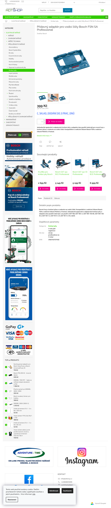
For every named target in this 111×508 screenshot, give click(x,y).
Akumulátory (13, 47)
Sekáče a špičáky (14, 99)
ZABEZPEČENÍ (11, 122)
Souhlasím (67, 491)
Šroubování (13, 102)
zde (33, 494)
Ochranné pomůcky (15, 79)
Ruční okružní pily (15, 90)
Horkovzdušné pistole (16, 61)
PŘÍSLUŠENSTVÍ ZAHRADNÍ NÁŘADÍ (20, 116)
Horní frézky (13, 64)
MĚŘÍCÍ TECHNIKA (14, 41)
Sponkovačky (13, 96)
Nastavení (12, 499)
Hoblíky (11, 59)
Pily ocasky (12, 88)
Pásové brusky (14, 82)
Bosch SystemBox (15, 50)
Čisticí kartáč (13, 111)
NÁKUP (44, 2)
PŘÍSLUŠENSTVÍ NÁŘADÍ (16, 44)
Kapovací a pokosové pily (17, 67)
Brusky (11, 53)
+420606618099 (66, 482)
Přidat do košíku (56, 121)
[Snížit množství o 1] (45, 123)
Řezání (11, 93)
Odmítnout (53, 491)
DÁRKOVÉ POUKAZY (12, 125)
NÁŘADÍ (11, 35)
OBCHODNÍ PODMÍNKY (58, 2)
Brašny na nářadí (14, 114)
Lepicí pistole (13, 73)
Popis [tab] (40, 198)
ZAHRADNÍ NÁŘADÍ (14, 38)
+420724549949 (67, 485)
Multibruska (13, 76)
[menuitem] (12, 17)
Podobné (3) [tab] (48, 198)
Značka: (42, 33)
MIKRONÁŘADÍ (11, 119)
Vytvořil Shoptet (100, 503)
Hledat (68, 10)
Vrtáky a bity (13, 105)
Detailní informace (43, 136)
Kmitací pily (12, 70)
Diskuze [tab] (57, 198)
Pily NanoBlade (14, 85)
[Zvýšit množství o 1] (45, 120)
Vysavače (12, 108)
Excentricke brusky (15, 56)
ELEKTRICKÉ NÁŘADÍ (13, 33)
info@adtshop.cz (66, 479)
